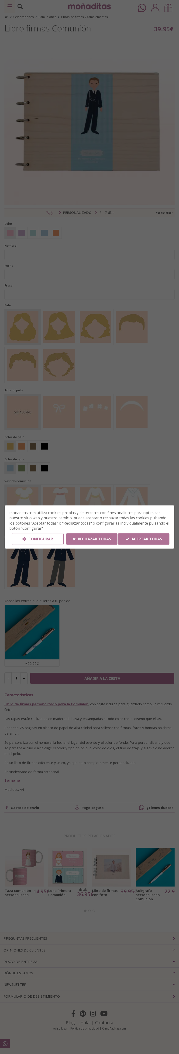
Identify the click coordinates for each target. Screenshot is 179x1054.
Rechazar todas (94, 539)
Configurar (40, 539)
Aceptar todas (146, 539)
